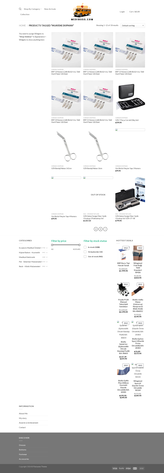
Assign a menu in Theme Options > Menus (120, 1)
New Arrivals (50, 9)
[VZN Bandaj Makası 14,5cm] (66, 146)
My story (23, 418)
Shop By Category (32, 9)
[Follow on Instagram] (139, 1)
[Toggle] (47, 247)
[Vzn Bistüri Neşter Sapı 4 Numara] (66, 194)
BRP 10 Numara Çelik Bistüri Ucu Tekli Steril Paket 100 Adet (65, 73)
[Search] (20, 8)
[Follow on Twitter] (141, 1)
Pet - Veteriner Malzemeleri (30, 262)
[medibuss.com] (82, 11)
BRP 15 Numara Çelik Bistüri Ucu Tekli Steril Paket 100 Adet (129, 73)
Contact (22, 427)
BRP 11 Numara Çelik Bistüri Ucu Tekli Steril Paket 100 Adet (97, 73)
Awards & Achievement (28, 423)
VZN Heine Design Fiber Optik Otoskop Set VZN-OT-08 (126, 217)
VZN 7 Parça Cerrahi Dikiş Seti (127, 120)
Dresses (22, 445)
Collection (24, 14)
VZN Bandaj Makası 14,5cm (61, 168)
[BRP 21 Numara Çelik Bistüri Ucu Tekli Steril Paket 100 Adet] (98, 98)
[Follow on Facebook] (137, 1)
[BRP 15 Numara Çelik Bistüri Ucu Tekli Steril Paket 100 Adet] (130, 50)
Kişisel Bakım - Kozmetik (29, 252)
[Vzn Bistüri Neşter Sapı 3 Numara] (130, 146)
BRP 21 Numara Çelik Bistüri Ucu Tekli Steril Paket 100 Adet (97, 121)
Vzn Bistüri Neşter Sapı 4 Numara (63, 216)
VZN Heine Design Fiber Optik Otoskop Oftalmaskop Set (94, 217)
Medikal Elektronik (27, 257)
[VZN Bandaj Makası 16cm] (98, 146)
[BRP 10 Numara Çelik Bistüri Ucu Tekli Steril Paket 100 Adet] (66, 50)
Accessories (24, 459)
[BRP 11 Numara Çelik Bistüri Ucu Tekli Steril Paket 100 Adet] (98, 50)
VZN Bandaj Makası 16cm (92, 168)
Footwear (23, 454)
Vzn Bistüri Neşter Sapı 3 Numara (127, 168)
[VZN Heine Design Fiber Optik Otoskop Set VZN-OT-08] (130, 194)
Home (22, 25)
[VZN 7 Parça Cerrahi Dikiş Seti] (130, 98)
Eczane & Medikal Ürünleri (30, 248)
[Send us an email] (144, 1)
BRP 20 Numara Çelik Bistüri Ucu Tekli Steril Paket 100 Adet (65, 121)
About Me (23, 413)
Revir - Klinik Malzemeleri (29, 266)
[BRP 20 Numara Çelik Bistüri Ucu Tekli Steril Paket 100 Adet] (66, 98)
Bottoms (22, 449)
